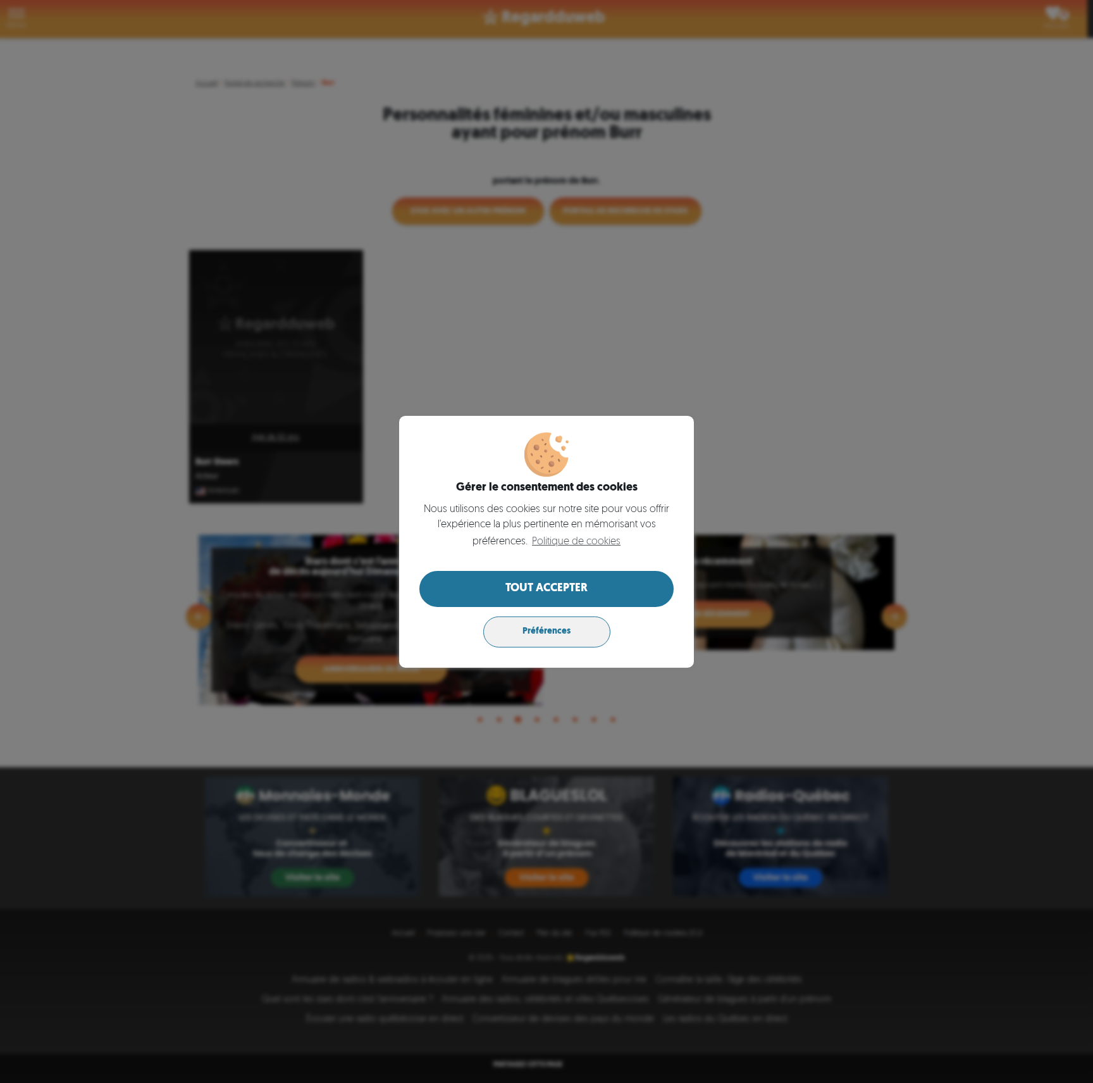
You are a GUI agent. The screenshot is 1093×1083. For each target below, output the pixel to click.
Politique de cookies (576, 542)
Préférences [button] (546, 631)
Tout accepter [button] (546, 588)
